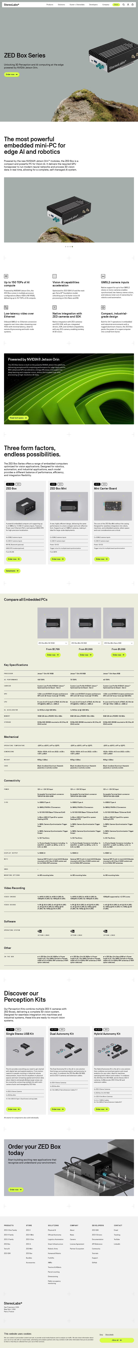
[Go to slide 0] (66, 247)
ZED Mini (29, 1249)
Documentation (97, 1239)
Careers (73, 1239)
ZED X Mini (30, 1235)
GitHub (94, 1263)
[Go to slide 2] (70, 247)
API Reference (97, 1244)
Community (96, 1249)
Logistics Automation (55, 1239)
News (72, 1235)
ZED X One (30, 1239)
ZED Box (7, 1244)
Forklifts (51, 1258)
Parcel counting (54, 1272)
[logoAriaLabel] (11, 4)
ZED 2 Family (9, 1239)
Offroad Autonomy (54, 1235)
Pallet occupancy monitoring (54, 1282)
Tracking (117, 1235)
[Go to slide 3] (72, 247)
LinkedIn (117, 1244)
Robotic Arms (53, 1249)
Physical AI (52, 1230)
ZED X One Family (10, 1230)
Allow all (115, 1340)
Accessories (30, 1263)
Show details (109, 1334)
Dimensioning (53, 1276)
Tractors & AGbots (54, 1267)
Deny (101, 1334)
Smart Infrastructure (55, 1244)
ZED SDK (7, 1253)
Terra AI (7, 1249)
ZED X (28, 1230)
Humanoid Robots (54, 1253)
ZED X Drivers (97, 1235)
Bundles (29, 1258)
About (72, 1230)
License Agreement (77, 1244)
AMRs (50, 1263)
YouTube (117, 1239)
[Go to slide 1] (68, 247)
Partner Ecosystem (77, 1249)
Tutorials (95, 1253)
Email (116, 1230)
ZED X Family (9, 1235)
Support (95, 1258)
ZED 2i (28, 1244)
